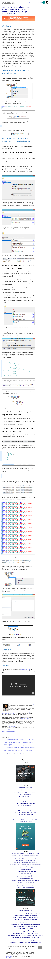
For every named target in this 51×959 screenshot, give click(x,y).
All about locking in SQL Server (26, 873)
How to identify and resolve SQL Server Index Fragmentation (25, 792)
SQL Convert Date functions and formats (26, 810)
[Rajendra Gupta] (5, 710)
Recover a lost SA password (25, 794)
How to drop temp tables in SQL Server (25, 878)
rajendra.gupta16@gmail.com (11, 729)
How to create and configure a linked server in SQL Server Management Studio (25, 864)
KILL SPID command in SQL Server (25, 884)
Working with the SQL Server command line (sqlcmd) (25, 812)
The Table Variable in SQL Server (25, 796)
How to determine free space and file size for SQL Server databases (25, 880)
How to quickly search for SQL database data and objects (25, 915)
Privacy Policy (9, 956)
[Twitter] (33, 704)
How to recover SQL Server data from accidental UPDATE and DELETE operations (25, 913)
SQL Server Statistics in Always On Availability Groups (16, 745)
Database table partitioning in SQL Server (25, 876)
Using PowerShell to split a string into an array (25, 882)
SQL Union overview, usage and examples (25, 887)
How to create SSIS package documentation (25, 939)
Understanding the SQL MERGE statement (25, 801)
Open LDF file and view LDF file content (25, 928)
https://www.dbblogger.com (13, 726)
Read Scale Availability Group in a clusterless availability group (18, 750)
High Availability (17, 753)
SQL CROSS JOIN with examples (25, 798)
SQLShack (8, 2)
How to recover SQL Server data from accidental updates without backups (25, 924)
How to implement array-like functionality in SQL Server (25, 871)
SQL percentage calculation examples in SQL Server (25, 816)
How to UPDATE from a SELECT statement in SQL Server (25, 807)
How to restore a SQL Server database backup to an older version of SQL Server (25, 942)
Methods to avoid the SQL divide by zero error (25, 860)
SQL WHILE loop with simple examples (25, 805)
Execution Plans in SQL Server (25, 817)
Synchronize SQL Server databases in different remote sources (25, 917)
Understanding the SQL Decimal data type (25, 808)
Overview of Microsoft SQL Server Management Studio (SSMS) (25, 819)
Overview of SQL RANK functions (25, 821)
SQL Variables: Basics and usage (25, 799)
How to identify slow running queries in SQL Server (25, 867)
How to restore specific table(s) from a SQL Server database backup (25, 921)
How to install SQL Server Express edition (25, 885)
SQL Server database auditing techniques (25, 912)
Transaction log (23, 753)
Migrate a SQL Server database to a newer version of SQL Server (25, 940)
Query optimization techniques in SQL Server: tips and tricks (25, 862)
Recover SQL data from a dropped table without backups (25, 919)
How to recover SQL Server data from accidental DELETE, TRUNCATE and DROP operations (25, 935)
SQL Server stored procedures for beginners (25, 875)
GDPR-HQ (8, 957)
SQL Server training (32, 2)
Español (40, 2)
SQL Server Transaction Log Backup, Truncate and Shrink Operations (25, 853)
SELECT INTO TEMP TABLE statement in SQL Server (25, 803)
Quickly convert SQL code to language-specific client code (25, 930)
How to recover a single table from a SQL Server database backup (25, 931)
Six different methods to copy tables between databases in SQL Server (25, 855)
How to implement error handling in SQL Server (25, 857)
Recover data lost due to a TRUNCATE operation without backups (25, 933)
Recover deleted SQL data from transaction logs (25, 922)
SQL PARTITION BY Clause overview (25, 787)
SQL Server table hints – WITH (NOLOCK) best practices (25, 790)
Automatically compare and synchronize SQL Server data (25, 926)
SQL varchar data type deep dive (25, 869)
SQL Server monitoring (25, 669)
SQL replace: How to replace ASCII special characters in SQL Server (25, 866)
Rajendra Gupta (12, 13)
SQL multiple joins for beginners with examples (25, 789)
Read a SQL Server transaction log (25, 910)
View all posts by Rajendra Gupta (8, 731)
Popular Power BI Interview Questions (25, 814)
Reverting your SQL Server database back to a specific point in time (25, 937)
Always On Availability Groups (26, 718)
